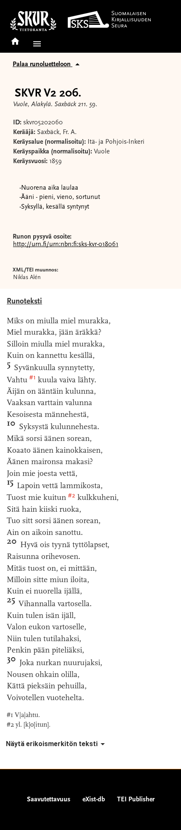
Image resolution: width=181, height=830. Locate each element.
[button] (35, 43)
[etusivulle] (15, 38)
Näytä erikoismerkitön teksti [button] (52, 744)
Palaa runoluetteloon (42, 64)
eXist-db (94, 799)
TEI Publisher (135, 799)
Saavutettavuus (48, 799)
